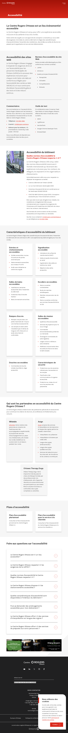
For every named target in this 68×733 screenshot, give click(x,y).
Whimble (12, 425)
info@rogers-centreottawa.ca (52, 217)
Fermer (55, 724)
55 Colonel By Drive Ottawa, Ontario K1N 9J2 (34, 695)
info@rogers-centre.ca (22, 124)
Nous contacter (34, 690)
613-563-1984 (20, 121)
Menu (64, 3)
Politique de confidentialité (32, 718)
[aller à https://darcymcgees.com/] (34, 645)
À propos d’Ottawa (15, 718)
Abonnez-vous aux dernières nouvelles (25, 682)
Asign (40, 425)
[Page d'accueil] (8, 3)
